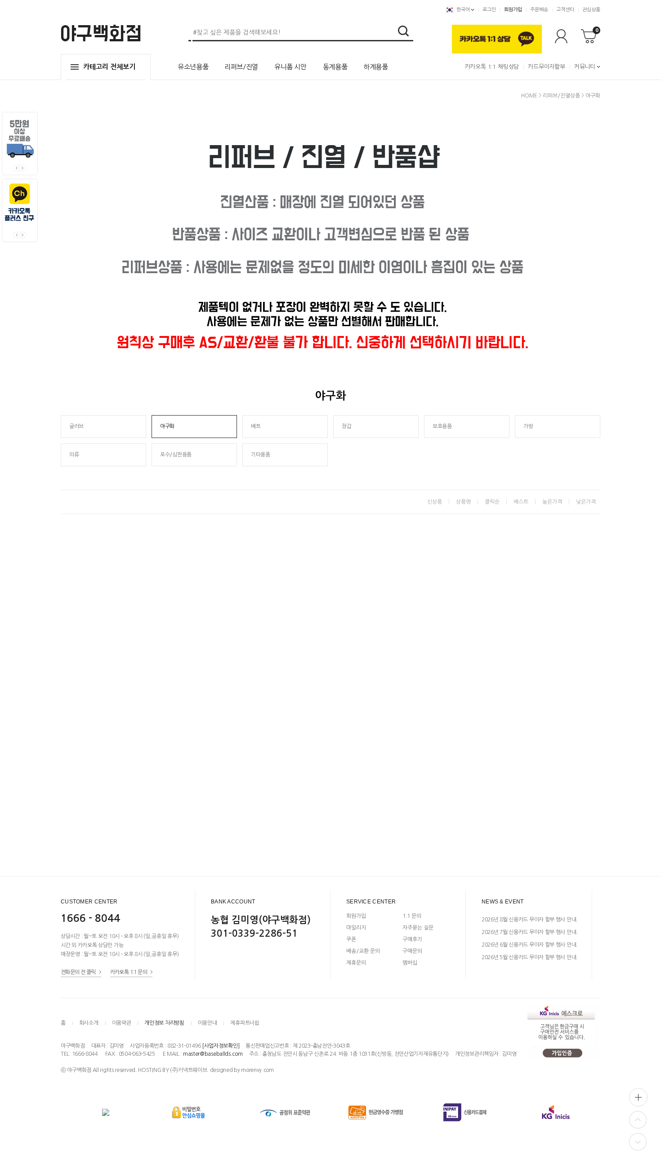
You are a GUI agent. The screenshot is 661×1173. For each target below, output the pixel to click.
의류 (74, 454)
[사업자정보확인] (220, 1046)
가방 (528, 426)
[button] (23, 168)
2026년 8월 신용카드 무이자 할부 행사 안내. (530, 919)
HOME (529, 95)
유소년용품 (193, 66)
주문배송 (539, 9)
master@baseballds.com (213, 1054)
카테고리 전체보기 (109, 66)
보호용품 (442, 426)
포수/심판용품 (176, 454)
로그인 (489, 9)
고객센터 (565, 9)
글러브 (76, 426)
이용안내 (207, 1023)
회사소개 (88, 1023)
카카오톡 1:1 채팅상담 (492, 67)
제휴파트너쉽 (244, 1023)
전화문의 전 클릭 (78, 972)
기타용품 (260, 454)
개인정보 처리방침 (164, 1023)
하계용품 (375, 66)
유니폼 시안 (290, 66)
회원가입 (513, 9)
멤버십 (409, 962)
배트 (255, 426)
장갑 (346, 426)
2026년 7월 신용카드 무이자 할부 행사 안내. (530, 932)
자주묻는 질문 (417, 927)
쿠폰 (351, 939)
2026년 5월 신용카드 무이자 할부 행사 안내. (530, 957)
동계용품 (335, 66)
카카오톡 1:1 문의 (128, 972)
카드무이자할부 (546, 67)
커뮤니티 (584, 67)
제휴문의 (356, 962)
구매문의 (412, 951)
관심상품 (591, 9)
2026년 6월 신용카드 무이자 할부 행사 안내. (530, 944)
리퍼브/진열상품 (561, 95)
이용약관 (121, 1023)
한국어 (463, 9)
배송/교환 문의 (363, 951)
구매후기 (412, 939)
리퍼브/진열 (241, 66)
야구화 (592, 95)
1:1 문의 (411, 916)
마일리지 (356, 927)
